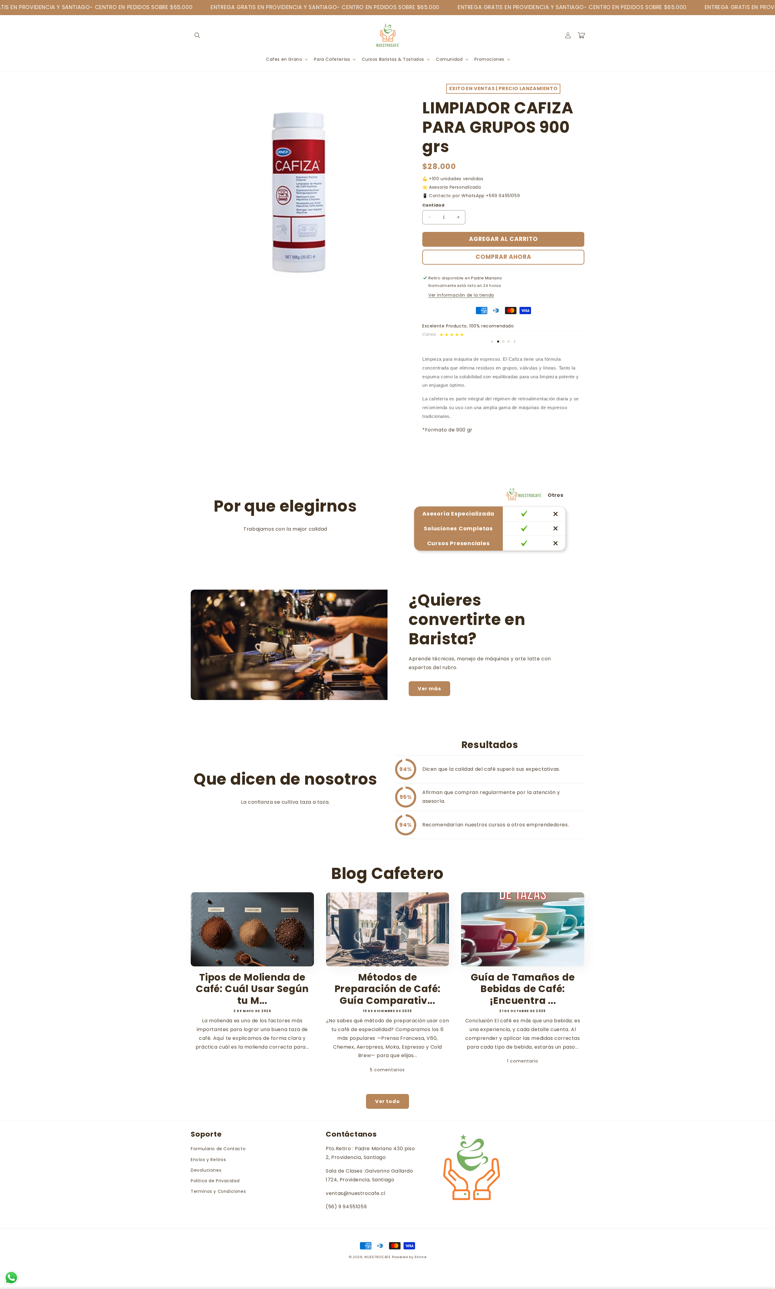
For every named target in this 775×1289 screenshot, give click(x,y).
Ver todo (387, 1101)
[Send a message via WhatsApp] (11, 1277)
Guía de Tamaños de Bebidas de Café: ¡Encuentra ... (523, 989)
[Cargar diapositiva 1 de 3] (498, 341)
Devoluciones (206, 1170)
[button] (197, 35)
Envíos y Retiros (208, 1160)
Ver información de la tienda (461, 295)
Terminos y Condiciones (218, 1191)
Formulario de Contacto (218, 1149)
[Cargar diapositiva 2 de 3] (503, 341)
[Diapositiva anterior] (492, 341)
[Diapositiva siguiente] (515, 341)
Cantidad (433, 205)
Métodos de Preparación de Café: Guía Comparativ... (388, 989)
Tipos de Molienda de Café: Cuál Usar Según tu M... (252, 989)
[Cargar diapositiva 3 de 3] (508, 341)
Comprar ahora (503, 257)
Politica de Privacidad (215, 1181)
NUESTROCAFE (377, 1257)
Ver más (429, 688)
